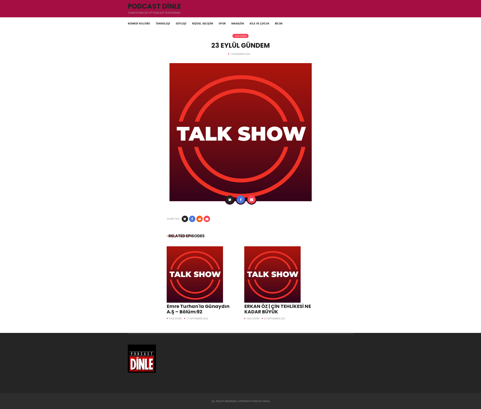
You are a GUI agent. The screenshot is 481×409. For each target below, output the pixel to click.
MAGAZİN (237, 23)
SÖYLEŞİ (181, 23)
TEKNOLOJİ (163, 23)
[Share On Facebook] (241, 199)
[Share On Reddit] (199, 219)
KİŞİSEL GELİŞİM (202, 23)
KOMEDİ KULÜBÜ (139, 23)
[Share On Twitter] (230, 199)
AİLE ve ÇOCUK (259, 23)
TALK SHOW (240, 36)
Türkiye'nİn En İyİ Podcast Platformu (154, 12)
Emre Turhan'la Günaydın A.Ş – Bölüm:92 (198, 309)
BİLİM (278, 23)
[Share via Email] (251, 199)
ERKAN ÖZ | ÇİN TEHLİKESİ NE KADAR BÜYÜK (277, 309)
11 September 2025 (197, 318)
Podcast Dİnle (154, 6)
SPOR (222, 23)
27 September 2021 (275, 318)
